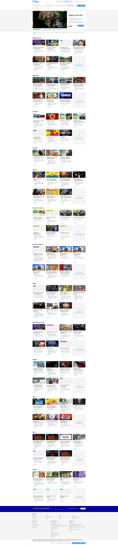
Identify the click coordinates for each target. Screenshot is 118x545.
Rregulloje (53, 543)
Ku (56, 4)
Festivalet (47, 515)
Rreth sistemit (71, 522)
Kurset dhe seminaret (35, 517)
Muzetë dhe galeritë (49, 517)
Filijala (52, 530)
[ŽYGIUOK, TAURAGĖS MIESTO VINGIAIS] (49, 19)
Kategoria (68, 4)
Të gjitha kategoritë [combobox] (70, 5)
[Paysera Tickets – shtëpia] (36, 1)
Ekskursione (34, 515)
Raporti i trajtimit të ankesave (55, 534)
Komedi (73, 515)
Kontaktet (33, 527)
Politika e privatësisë (35, 524)
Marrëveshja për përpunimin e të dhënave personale (59, 525)
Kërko (82, 5)
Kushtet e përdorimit (35, 525)
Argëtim (33, 518)
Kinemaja (60, 515)
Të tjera (73, 518)
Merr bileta (81, 26)
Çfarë (33, 4)
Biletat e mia (59, 1)
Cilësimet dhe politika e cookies (74, 529)
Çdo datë (49, 5)
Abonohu (83, 508)
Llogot (52, 531)
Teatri (60, 518)
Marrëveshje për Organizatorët (55, 524)
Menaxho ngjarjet (68, 1)
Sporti (47, 518)
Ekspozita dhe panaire (75, 517)
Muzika (60, 517)
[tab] (46, 29)
